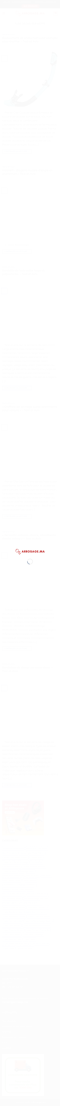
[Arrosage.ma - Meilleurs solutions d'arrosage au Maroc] (30, 551)
